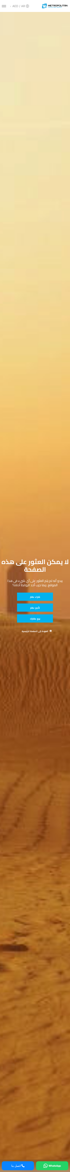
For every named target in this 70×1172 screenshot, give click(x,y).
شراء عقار (35, 597)
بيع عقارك (35, 618)
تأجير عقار (35, 608)
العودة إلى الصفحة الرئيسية (35, 631)
